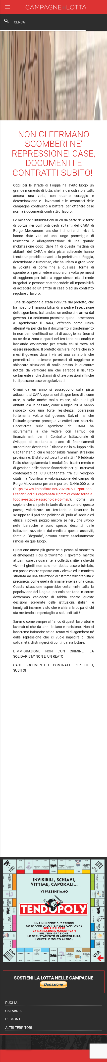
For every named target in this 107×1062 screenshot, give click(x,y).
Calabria (13, 1011)
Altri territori (18, 1028)
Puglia (11, 1003)
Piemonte (13, 1019)
